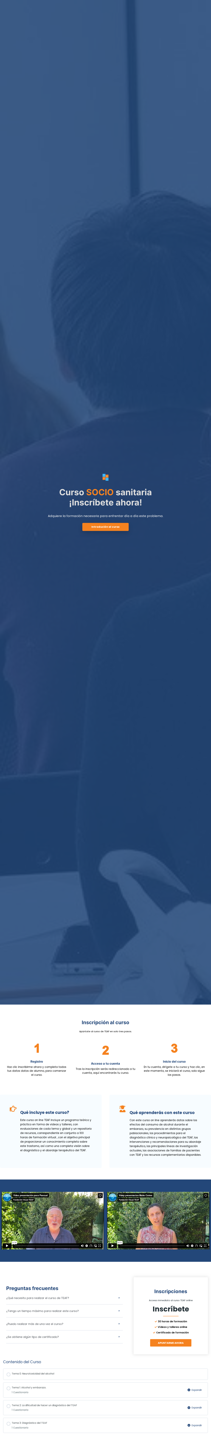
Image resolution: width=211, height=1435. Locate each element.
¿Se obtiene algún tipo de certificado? (32, 1337)
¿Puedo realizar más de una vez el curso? (34, 1324)
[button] (64, 1300)
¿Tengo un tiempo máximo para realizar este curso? (42, 1311)
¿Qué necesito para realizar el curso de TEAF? (37, 1298)
